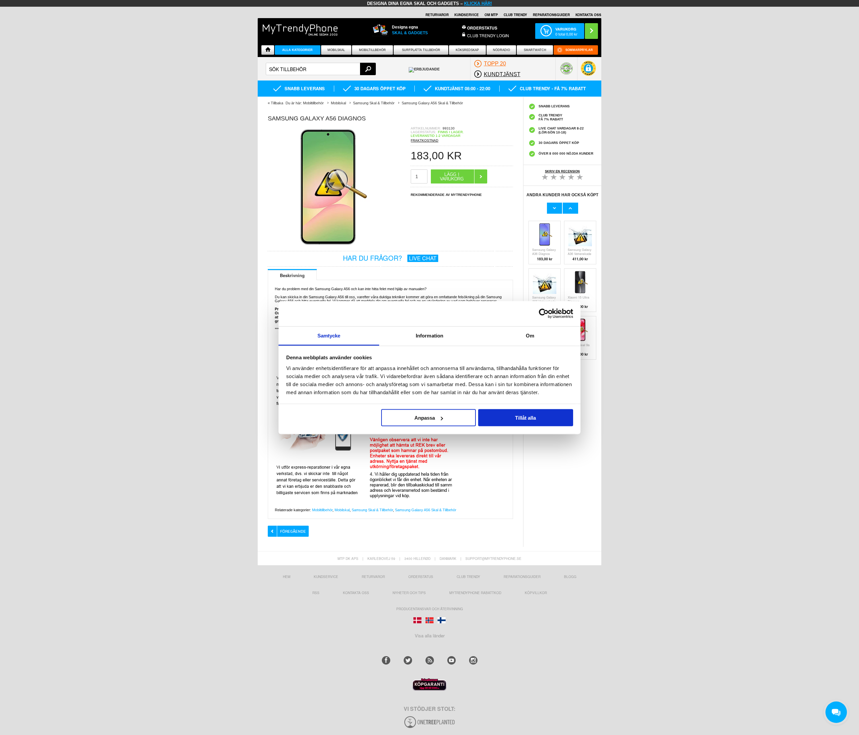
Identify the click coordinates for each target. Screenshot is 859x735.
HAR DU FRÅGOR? (390, 258)
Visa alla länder (430, 635)
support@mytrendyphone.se (493, 558)
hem (286, 576)
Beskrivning (292, 275)
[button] (588, 71)
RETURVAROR (437, 14)
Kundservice (326, 576)
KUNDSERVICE (466, 14)
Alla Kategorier (297, 50)
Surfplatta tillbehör (421, 50)
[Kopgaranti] (429, 689)
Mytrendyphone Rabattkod (475, 592)
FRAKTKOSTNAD (424, 140)
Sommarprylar (579, 50)
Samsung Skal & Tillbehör (372, 510)
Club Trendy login (488, 35)
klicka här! (478, 3)
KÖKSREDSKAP (467, 50)
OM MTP (491, 14)
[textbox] (321, 69)
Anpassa (424, 418)
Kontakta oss (356, 592)
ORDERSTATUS (482, 28)
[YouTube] (451, 660)
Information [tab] (429, 335)
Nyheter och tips (409, 592)
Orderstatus (420, 576)
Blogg (570, 576)
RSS (315, 592)
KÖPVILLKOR (536, 592)
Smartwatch (535, 50)
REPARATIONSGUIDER (551, 14)
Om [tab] (530, 335)
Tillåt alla (525, 418)
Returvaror (373, 576)
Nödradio (501, 50)
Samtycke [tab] (329, 335)
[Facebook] (386, 660)
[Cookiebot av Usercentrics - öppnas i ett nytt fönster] (543, 314)
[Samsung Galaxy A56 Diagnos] (328, 245)
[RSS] (429, 660)
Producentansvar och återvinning (429, 609)
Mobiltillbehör (372, 50)
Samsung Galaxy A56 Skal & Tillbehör (425, 510)
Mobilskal (336, 50)
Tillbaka (277, 103)
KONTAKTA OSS (588, 14)
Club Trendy (515, 14)
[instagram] (473, 660)
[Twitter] (408, 660)
